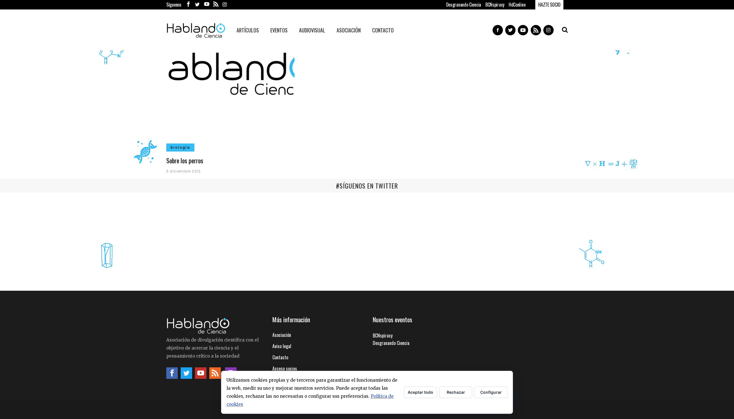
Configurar (491, 392)
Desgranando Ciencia (463, 4)
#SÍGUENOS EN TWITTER (367, 185)
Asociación (281, 335)
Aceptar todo (420, 392)
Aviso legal (281, 346)
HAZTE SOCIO (549, 4)
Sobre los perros (184, 160)
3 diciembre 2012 (183, 171)
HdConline (517, 4)
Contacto (280, 357)
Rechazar (456, 392)
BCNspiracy (494, 4)
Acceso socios (284, 368)
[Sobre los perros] (230, 98)
